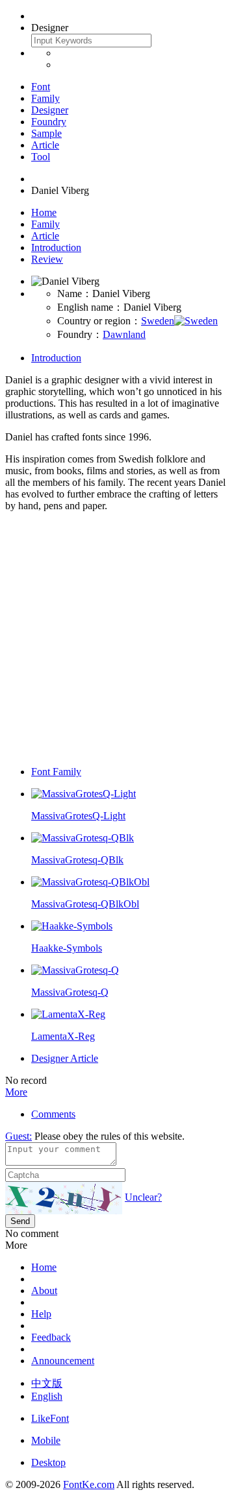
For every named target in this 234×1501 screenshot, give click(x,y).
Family (45, 98)
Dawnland (124, 334)
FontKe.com (88, 1484)
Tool (40, 156)
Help (41, 1313)
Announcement (62, 1360)
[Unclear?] (63, 1198)
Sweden (157, 320)
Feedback (51, 1337)
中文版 (46, 1383)
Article (45, 144)
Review (47, 259)
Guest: (18, 1136)
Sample (46, 133)
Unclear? (143, 1197)
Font (40, 86)
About (44, 1290)
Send (20, 1221)
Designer (49, 109)
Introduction (56, 247)
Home (44, 212)
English (46, 1396)
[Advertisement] (117, 639)
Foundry (48, 121)
